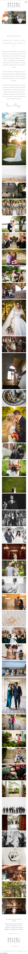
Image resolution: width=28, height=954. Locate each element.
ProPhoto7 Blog (22, 951)
